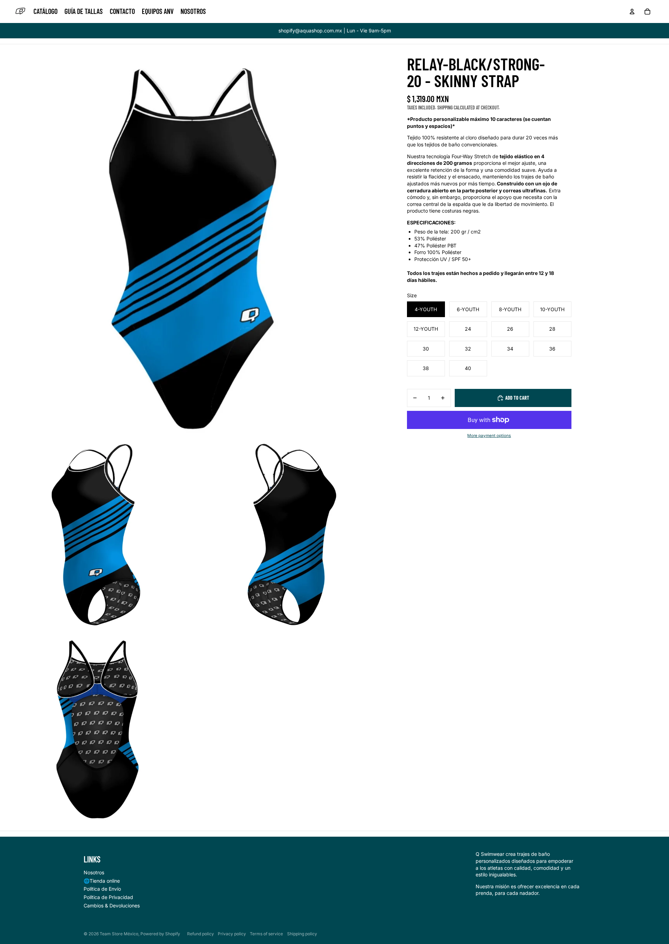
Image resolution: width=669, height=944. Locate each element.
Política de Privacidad (108, 897)
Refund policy (200, 933)
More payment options (489, 435)
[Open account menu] (632, 11)
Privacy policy (232, 933)
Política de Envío (102, 889)
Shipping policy (302, 933)
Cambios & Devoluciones (112, 905)
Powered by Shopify (160, 933)
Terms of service (266, 933)
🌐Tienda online (102, 881)
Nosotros (94, 872)
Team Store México (119, 933)
